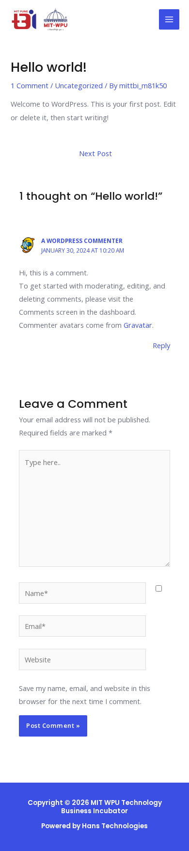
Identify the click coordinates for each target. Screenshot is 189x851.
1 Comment (29, 85)
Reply (161, 345)
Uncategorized (79, 85)
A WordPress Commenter (82, 240)
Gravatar (138, 325)
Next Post (95, 153)
